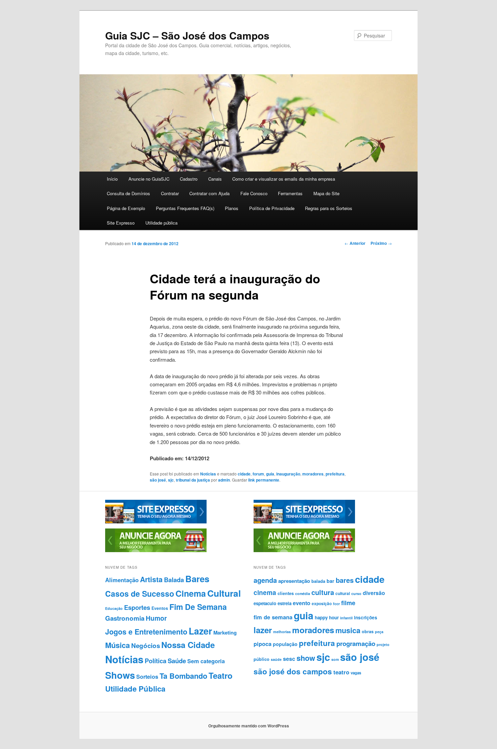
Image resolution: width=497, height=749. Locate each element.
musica (347, 630)
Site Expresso (121, 222)
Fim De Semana (198, 606)
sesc (289, 659)
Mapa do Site (326, 193)
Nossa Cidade (188, 644)
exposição (322, 603)
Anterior (355, 243)
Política (155, 660)
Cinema (190, 593)
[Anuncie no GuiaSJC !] (156, 550)
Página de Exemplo (126, 208)
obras (368, 631)
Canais (215, 179)
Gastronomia (124, 618)
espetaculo (265, 603)
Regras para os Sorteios (328, 208)
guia (270, 474)
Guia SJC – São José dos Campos (187, 35)
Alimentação (122, 580)
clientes (286, 593)
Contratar (170, 193)
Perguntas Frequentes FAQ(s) (185, 208)
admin (224, 480)
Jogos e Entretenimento (146, 631)
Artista (151, 579)
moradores (313, 474)
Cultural (224, 593)
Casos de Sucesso (139, 593)
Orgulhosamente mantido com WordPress (248, 726)
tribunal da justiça (193, 480)
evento (301, 603)
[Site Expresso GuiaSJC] (156, 522)
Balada (174, 579)
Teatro (221, 675)
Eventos (159, 608)
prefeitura (335, 474)
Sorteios (147, 676)
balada (318, 581)
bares (345, 580)
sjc (171, 480)
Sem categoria (206, 661)
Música (117, 645)
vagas (356, 673)
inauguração (288, 474)
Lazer (200, 630)
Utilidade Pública (135, 688)
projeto (383, 644)
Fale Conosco (253, 193)
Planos (231, 208)
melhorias (282, 631)
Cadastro (188, 179)
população (285, 644)
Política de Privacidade (271, 208)
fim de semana (273, 617)
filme (348, 602)
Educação (114, 608)
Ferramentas (290, 193)
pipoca (262, 644)
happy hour (327, 617)
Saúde (177, 660)
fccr (336, 603)
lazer (263, 630)
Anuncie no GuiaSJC (148, 179)
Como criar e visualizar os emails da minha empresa (283, 179)
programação (355, 643)
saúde (276, 659)
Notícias (208, 474)
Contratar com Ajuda (209, 193)
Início (112, 179)
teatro (341, 672)
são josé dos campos (293, 671)
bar (330, 580)
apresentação (294, 581)
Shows (120, 674)
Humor (156, 618)
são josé (158, 480)
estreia (284, 603)
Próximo (381, 243)
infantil (346, 617)
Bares (197, 578)
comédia (302, 593)
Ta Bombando (183, 676)
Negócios (145, 645)
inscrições (365, 617)
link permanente (263, 480)
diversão (374, 593)
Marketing (225, 632)
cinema (265, 592)
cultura (322, 592)
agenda (265, 580)
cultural (342, 593)
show (306, 657)
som (335, 659)
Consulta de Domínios (128, 193)
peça (379, 631)
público (261, 659)
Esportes (137, 607)
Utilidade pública (161, 222)
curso (356, 593)
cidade (244, 474)
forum (258, 474)
